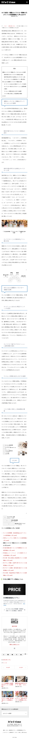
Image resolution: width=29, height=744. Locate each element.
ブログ (16, 732)
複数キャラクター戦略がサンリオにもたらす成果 (14, 72)
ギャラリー (6, 732)
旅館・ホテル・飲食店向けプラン (9, 730)
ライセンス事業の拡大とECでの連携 (12, 91)
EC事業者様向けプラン (21, 730)
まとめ (4, 96)
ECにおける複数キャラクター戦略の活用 (12, 81)
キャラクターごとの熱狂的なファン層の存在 (14, 79)
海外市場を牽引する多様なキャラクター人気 (14, 77)
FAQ (19, 732)
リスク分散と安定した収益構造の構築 (13, 93)
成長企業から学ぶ (14, 16)
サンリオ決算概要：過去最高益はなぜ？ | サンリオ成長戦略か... (7, 685)
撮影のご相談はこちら (14, 644)
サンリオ (5, 662)
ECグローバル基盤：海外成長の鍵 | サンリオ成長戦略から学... (7, 700)
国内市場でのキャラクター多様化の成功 (13, 74)
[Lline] (12, 655)
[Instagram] (14, 648)
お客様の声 (11, 732)
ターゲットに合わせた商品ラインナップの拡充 (15, 84)
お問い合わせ (24, 732)
